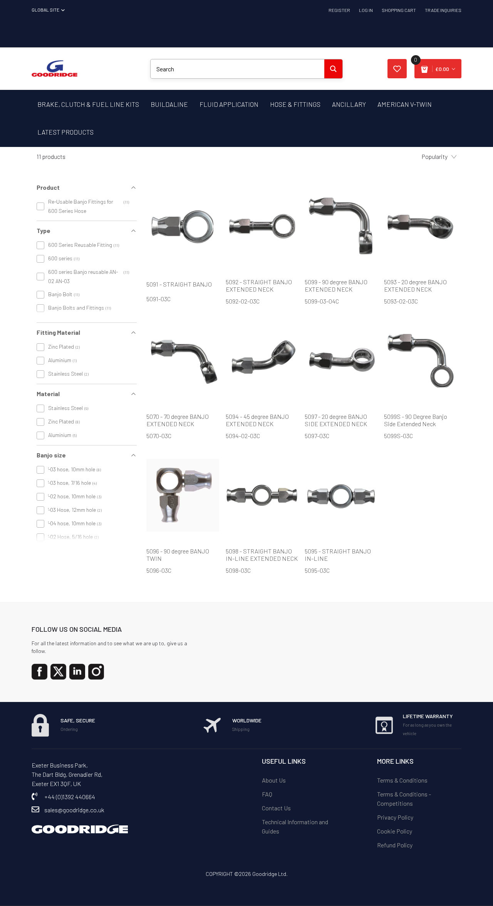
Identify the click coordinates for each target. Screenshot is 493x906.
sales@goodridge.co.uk (74, 809)
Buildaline (169, 104)
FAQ (267, 794)
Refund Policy (395, 845)
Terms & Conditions (402, 780)
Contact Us (276, 808)
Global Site (46, 9)
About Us (274, 780)
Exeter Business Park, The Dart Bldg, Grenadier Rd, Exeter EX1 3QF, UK (67, 774)
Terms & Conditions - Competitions (404, 798)
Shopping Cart (399, 10)
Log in (366, 10)
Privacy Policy (395, 817)
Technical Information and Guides (295, 826)
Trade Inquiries (443, 10)
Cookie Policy (394, 831)
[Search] (333, 68)
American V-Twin (404, 104)
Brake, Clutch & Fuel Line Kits (88, 104)
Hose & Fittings (295, 104)
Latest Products (65, 132)
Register (339, 10)
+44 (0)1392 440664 (69, 796)
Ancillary (349, 104)
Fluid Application (229, 104)
